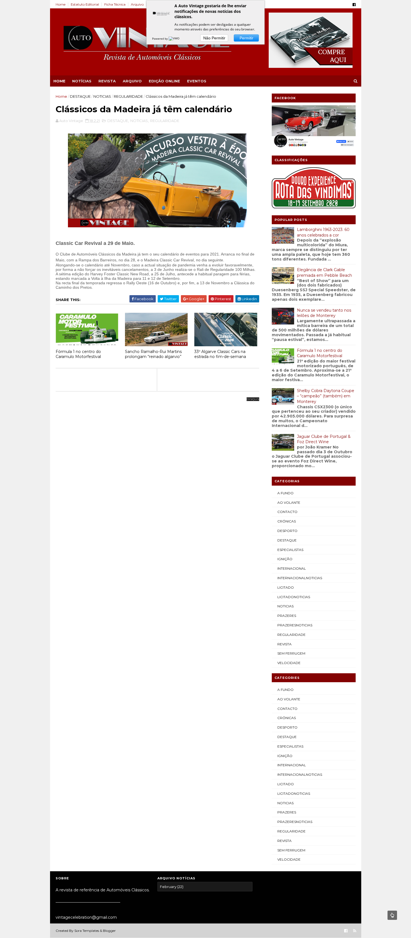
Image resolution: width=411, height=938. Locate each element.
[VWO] (174, 38)
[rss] (354, 931)
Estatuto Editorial (85, 4)
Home (60, 4)
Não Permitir (214, 38)
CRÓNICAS (286, 521)
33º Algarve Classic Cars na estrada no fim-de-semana (220, 354)
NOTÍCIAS (81, 81)
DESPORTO (287, 531)
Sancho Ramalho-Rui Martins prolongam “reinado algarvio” (153, 354)
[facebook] (354, 4)
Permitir (246, 38)
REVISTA (107, 81)
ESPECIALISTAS (290, 550)
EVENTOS (196, 81)
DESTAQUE (80, 96)
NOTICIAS (102, 96)
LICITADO (285, 587)
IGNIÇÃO (284, 559)
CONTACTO (287, 512)
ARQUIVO (132, 81)
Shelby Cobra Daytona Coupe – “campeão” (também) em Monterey (325, 396)
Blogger (109, 931)
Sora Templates (86, 931)
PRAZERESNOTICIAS (294, 625)
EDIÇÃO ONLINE (164, 81)
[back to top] (392, 915)
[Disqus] (157, 469)
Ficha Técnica (115, 4)
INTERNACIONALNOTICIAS (299, 578)
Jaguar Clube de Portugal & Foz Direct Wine (324, 439)
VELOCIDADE (289, 663)
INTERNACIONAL (291, 568)
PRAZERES (286, 616)
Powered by (160, 38)
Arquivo (137, 4)
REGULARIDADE (128, 96)
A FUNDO (285, 493)
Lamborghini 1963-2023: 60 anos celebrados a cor (323, 232)
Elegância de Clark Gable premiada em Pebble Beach (324, 272)
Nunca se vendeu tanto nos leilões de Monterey (324, 313)
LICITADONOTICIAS (293, 597)
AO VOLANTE (288, 502)
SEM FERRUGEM (291, 653)
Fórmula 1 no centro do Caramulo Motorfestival (78, 354)
